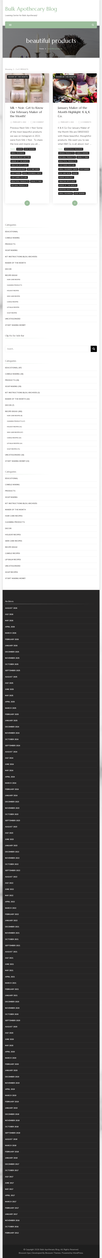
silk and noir (33, 169)
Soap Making (11, 250)
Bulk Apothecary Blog (31, 8)
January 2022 (11, 920)
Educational (11, 231)
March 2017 (10, 1201)
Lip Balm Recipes (13, 307)
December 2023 (12, 802)
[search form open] (93, 25)
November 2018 (12, 1120)
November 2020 (12, 1008)
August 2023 (11, 827)
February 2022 (12, 914)
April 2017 (10, 1195)
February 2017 (12, 1208)
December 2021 (12, 927)
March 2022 (10, 908)
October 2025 (11, 664)
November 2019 (12, 1083)
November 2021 (12, 933)
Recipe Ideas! (11, 275)
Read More (23, 203)
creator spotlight (19, 165)
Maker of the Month (18, 77)
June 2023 (9, 839)
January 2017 (11, 1214)
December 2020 (12, 1002)
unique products (66, 153)
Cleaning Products (14, 285)
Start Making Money (15, 325)
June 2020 (9, 1039)
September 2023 (12, 820)
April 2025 (10, 702)
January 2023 (11, 845)
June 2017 (9, 1183)
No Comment (38, 122)
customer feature (19, 177)
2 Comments (86, 122)
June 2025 (9, 689)
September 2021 (12, 945)
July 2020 (9, 1033)
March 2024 (10, 783)
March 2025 (10, 708)
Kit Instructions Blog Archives (21, 256)
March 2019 (10, 1095)
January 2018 (11, 1158)
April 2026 (10, 627)
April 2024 (10, 777)
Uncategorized (12, 319)
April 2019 (10, 1089)
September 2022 (12, 870)
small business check (32, 173)
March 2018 (10, 1145)
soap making (29, 149)
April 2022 (10, 902)
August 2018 (11, 1139)
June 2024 (9, 764)
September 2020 (12, 1020)
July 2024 (9, 758)
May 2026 (9, 620)
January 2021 (11, 995)
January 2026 (11, 645)
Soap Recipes (12, 313)
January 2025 (11, 720)
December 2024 (12, 727)
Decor (8, 269)
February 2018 (12, 1152)
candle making (82, 153)
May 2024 (9, 770)
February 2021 (12, 989)
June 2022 (9, 889)
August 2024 (11, 752)
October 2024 (11, 739)
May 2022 (9, 895)
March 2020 (10, 1058)
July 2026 (9, 614)
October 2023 (11, 814)
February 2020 (12, 1064)
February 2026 (12, 639)
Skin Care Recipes (13, 296)
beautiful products (20, 181)
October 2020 (11, 1014)
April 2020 (10, 1052)
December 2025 (12, 652)
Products (10, 244)
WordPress (78, 1253)
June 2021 (9, 964)
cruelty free (36, 181)
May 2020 (9, 1045)
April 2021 (10, 977)
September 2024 (12, 745)
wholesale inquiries (73, 149)
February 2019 (12, 1102)
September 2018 (12, 1133)
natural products (19, 185)
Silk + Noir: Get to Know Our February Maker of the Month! (26, 112)
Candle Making (12, 238)
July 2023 (9, 833)
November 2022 (12, 858)
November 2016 (12, 1220)
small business (17, 153)
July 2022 (9, 883)
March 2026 (10, 633)
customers (16, 173)
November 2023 (12, 808)
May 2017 (9, 1189)
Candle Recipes (12, 302)
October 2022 (11, 864)
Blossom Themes (53, 1253)
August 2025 (11, 677)
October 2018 (11, 1127)
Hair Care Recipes (13, 280)
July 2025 (9, 683)
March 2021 (10, 983)
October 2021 (11, 939)
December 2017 (12, 1164)
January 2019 (11, 1108)
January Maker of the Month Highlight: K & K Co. (74, 112)
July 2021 (9, 958)
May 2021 (9, 970)
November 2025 (12, 658)
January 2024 (11, 795)
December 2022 (12, 852)
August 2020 (11, 1027)
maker (19, 149)
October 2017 (11, 1170)
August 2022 (11, 877)
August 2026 (11, 608)
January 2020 (11, 1070)
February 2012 (12, 1233)
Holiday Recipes (13, 291)
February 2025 (12, 714)
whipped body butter (20, 157)
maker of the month (20, 161)
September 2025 (12, 670)
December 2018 (12, 1114)
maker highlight (18, 169)
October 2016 (11, 1227)
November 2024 (12, 733)
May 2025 (9, 695)
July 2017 (9, 1177)
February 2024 (12, 789)
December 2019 (12, 1077)
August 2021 (11, 952)
